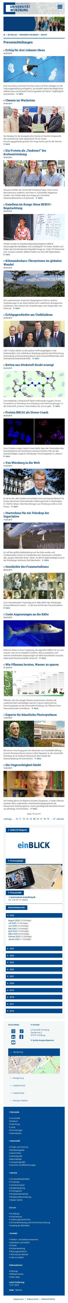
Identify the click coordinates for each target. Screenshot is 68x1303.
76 (38, 819)
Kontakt (36, 1025)
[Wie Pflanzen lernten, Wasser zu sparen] (34, 696)
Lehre (12, 1127)
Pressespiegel (16, 861)
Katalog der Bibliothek (20, 1225)
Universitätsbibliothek (20, 1179)
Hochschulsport (17, 1185)
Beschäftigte (16, 1159)
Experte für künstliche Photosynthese (31, 715)
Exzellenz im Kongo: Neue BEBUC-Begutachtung (27, 206)
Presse (13, 1245)
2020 (12, 983)
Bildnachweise (16, 1274)
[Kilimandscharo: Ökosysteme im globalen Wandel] (34, 296)
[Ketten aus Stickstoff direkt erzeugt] (34, 396)
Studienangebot (17, 1150)
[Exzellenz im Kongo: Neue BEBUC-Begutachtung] (34, 239)
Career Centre (16, 1200)
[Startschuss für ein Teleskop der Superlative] (34, 548)
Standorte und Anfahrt (20, 1242)
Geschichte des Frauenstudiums (27, 566)
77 (41, 819)
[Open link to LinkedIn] (12, 1037)
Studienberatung (17, 1188)
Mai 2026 (12, 928)
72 (24, 819)
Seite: (11, 1290)
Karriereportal (16, 1156)
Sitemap (14, 1271)
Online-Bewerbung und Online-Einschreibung (30, 1222)
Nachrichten (15, 1153)
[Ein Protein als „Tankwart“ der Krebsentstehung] (34, 185)
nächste (60, 819)
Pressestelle (16, 892)
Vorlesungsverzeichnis (20, 1219)
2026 (12, 915)
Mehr (21, 94)
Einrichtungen (16, 1130)
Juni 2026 (12, 926)
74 (31, 819)
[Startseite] (4, 35)
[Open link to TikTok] (20, 1031)
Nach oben (15, 1277)
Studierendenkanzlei (19, 1194)
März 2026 (13, 934)
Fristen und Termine (19, 1147)
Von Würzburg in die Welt (22, 463)
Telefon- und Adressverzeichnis (24, 1239)
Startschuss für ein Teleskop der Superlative (26, 514)
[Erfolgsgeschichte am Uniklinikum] (34, 346)
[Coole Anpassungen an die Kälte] (34, 646)
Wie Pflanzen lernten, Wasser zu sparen (32, 664)
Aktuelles (12, 35)
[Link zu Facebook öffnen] (20, 1037)
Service (13, 1173)
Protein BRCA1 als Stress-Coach (26, 412)
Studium (14, 1121)
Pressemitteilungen (28, 35)
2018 (12, 997)
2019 (12, 990)
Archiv (44, 35)
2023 (12, 962)
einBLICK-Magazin (18, 830)
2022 (12, 969)
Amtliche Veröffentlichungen (23, 1165)
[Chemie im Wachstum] (34, 132)
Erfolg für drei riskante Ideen (25, 50)
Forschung (15, 1124)
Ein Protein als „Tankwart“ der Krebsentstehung (24, 152)
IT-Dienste (14, 1182)
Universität (15, 1118)
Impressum (18, 1299)
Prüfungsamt (16, 1191)
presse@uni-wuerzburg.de (23, 897)
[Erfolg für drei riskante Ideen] (34, 81)
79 (48, 819)
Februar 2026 (14, 936)
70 (17, 819)
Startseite (14, 1112)
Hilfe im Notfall (17, 1257)
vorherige (7, 819)
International (15, 1133)
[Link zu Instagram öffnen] (12, 1031)
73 (27, 819)
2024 (12, 956)
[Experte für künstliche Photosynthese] (34, 746)
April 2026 (12, 931)
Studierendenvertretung (20, 1197)
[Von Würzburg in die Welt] (34, 494)
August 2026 (13, 920)
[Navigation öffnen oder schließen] (60, 7)
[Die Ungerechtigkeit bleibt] (34, 796)
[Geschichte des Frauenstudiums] (34, 598)
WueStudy (14, 1213)
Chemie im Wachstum (20, 100)
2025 (12, 949)
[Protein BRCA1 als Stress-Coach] (34, 444)
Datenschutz (32, 1299)
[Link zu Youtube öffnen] (12, 1042)
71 (20, 819)
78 (44, 819)
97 (54, 819)
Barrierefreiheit (48, 1299)
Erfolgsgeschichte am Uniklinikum (29, 314)
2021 (12, 976)
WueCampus (16, 1216)
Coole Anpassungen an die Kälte (27, 614)
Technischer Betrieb (19, 1254)
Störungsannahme (18, 1251)
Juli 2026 (12, 923)
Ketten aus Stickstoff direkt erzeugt (29, 365)
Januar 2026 (13, 939)
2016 (12, 1011)
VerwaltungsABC (17, 1162)
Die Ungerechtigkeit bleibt (23, 765)
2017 (12, 1004)
